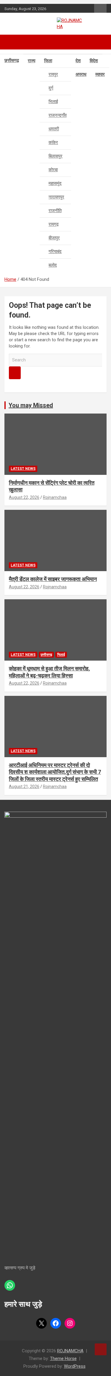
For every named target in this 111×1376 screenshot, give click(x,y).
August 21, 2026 (24, 786)
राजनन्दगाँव (58, 115)
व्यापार (100, 74)
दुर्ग (51, 88)
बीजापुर (54, 238)
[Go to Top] (101, 1349)
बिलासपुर (55, 156)
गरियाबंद (55, 251)
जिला (48, 60)
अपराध (80, 74)
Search (15, 372)
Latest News (23, 469)
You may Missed (31, 405)
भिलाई (53, 101)
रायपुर (53, 74)
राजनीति (55, 210)
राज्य (31, 60)
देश (78, 60)
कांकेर (53, 142)
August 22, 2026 (24, 497)
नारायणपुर (56, 197)
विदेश (94, 60)
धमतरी (54, 129)
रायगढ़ (54, 224)
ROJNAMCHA (70, 1350)
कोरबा (53, 169)
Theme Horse (63, 1358)
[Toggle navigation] (11, 42)
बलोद (53, 265)
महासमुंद (55, 183)
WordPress (75, 1366)
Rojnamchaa (55, 497)
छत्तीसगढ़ (11, 60)
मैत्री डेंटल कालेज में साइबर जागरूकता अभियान (53, 579)
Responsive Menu (100, 9)
